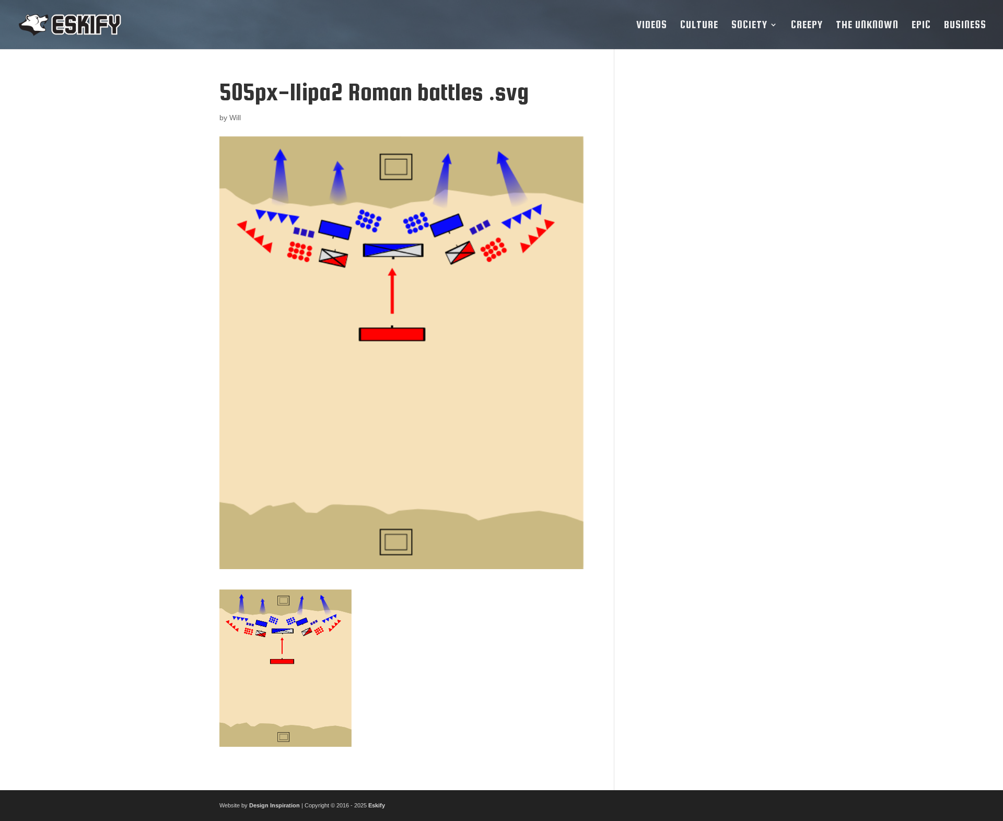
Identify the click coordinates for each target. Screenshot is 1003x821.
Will (235, 117)
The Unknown (867, 25)
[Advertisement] (707, 235)
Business (965, 25)
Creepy (807, 25)
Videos (651, 25)
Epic (921, 25)
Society (749, 25)
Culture (699, 25)
